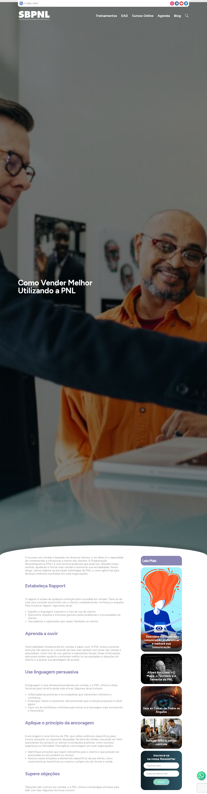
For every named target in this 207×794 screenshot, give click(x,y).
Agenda (164, 16)
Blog (177, 16)
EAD (124, 16)
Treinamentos (106, 16)
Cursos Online (142, 16)
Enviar (161, 782)
